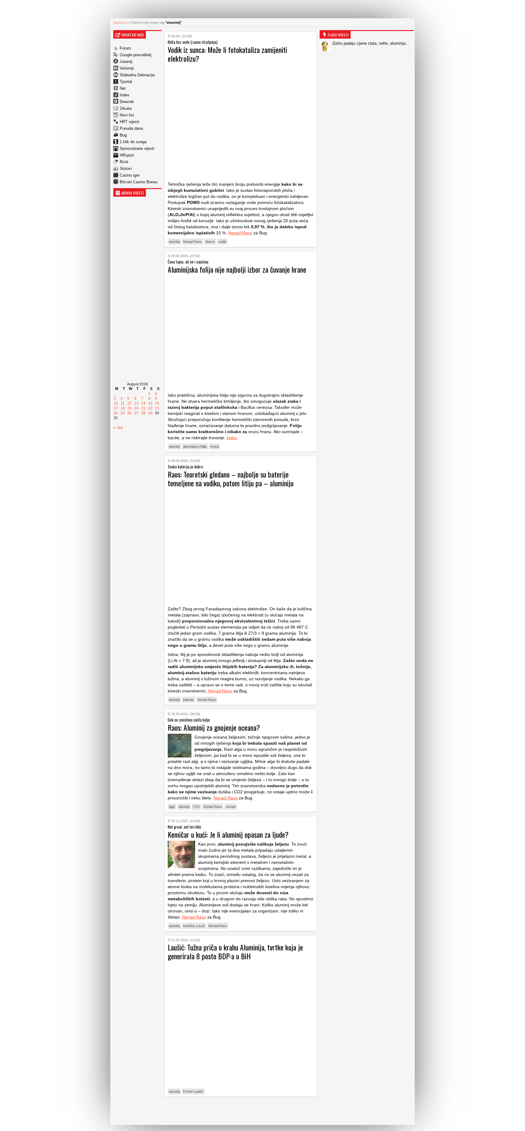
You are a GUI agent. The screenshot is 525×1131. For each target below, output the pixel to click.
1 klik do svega (133, 142)
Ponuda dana (131, 128)
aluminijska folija (195, 446)
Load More (241, 1110)
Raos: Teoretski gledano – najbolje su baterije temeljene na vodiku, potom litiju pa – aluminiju (230, 478)
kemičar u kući (194, 926)
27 (136, 413)
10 (116, 403)
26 (129, 413)
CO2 (196, 807)
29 (150, 413)
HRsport (127, 155)
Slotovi (126, 168)
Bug (123, 135)
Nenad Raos (240, 232)
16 (157, 403)
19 (129, 408)
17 (116, 408)
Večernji (127, 68)
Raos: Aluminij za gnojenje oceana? (214, 727)
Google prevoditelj (135, 55)
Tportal (126, 81)
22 (150, 408)
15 (150, 403)
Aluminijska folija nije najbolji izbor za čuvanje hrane (237, 269)
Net (123, 88)
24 (116, 413)
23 (157, 408)
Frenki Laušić (193, 1091)
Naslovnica (121, 22)
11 (123, 403)
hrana (214, 446)
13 (136, 403)
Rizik (124, 162)
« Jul (117, 427)
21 (143, 408)
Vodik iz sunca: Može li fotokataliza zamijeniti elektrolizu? (227, 54)
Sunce (210, 241)
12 (129, 403)
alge (172, 807)
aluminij (174, 241)
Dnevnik (127, 101)
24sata (126, 108)
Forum (125, 48)
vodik (222, 241)
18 (123, 408)
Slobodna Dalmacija (137, 75)
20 (136, 408)
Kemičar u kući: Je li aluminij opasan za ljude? (228, 834)
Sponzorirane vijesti (137, 148)
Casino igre (129, 175)
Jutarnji (126, 61)
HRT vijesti (129, 121)
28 (143, 413)
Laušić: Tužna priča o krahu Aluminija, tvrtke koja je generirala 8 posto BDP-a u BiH (235, 951)
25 (123, 413)
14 (143, 403)
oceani (230, 807)
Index (124, 95)
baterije (188, 700)
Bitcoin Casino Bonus (139, 182)
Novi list (127, 115)
